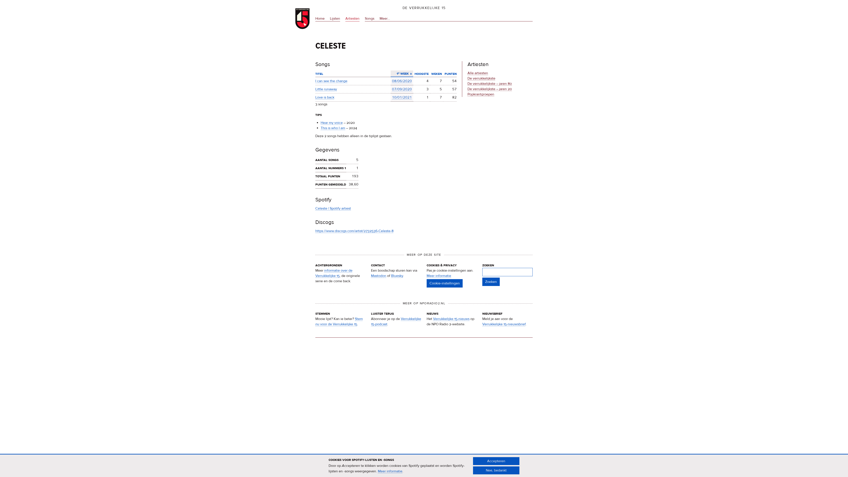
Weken (436, 74)
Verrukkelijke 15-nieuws (451, 319)
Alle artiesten (478, 73)
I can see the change (331, 81)
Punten (451, 74)
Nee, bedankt (496, 470)
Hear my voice (332, 123)
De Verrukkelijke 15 (424, 8)
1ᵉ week (401, 73)
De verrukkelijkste (481, 78)
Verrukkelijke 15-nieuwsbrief (504, 324)
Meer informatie (439, 276)
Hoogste (422, 74)
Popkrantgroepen (481, 94)
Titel (319, 74)
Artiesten (352, 18)
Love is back (324, 97)
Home (320, 18)
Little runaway (326, 89)
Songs (369, 18)
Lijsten (335, 18)
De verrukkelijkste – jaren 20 (490, 89)
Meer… (385, 18)
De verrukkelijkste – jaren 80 (490, 83)
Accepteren (496, 461)
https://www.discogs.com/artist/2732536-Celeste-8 (354, 231)
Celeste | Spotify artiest (333, 208)
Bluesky (397, 276)
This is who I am (333, 128)
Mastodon (378, 276)
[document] (424, 465)
